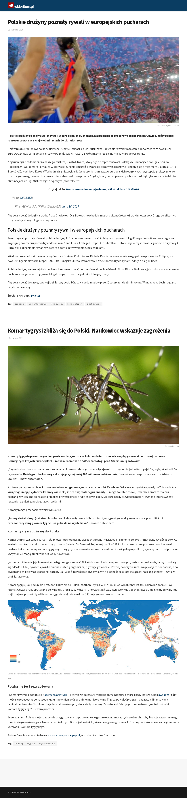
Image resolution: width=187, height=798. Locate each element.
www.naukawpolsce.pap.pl (63, 735)
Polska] (19, 743)
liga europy (57, 303)
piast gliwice (94, 303)
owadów (163, 695)
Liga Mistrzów (75, 303)
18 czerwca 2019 (15, 29)
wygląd (31, 743)
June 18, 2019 (70, 206)
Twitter (35, 295)
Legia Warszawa (38, 303)
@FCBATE (26, 198)
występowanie (47, 743)
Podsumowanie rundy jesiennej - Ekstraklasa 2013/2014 (102, 189)
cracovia (20, 303)
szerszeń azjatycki (56, 695)
